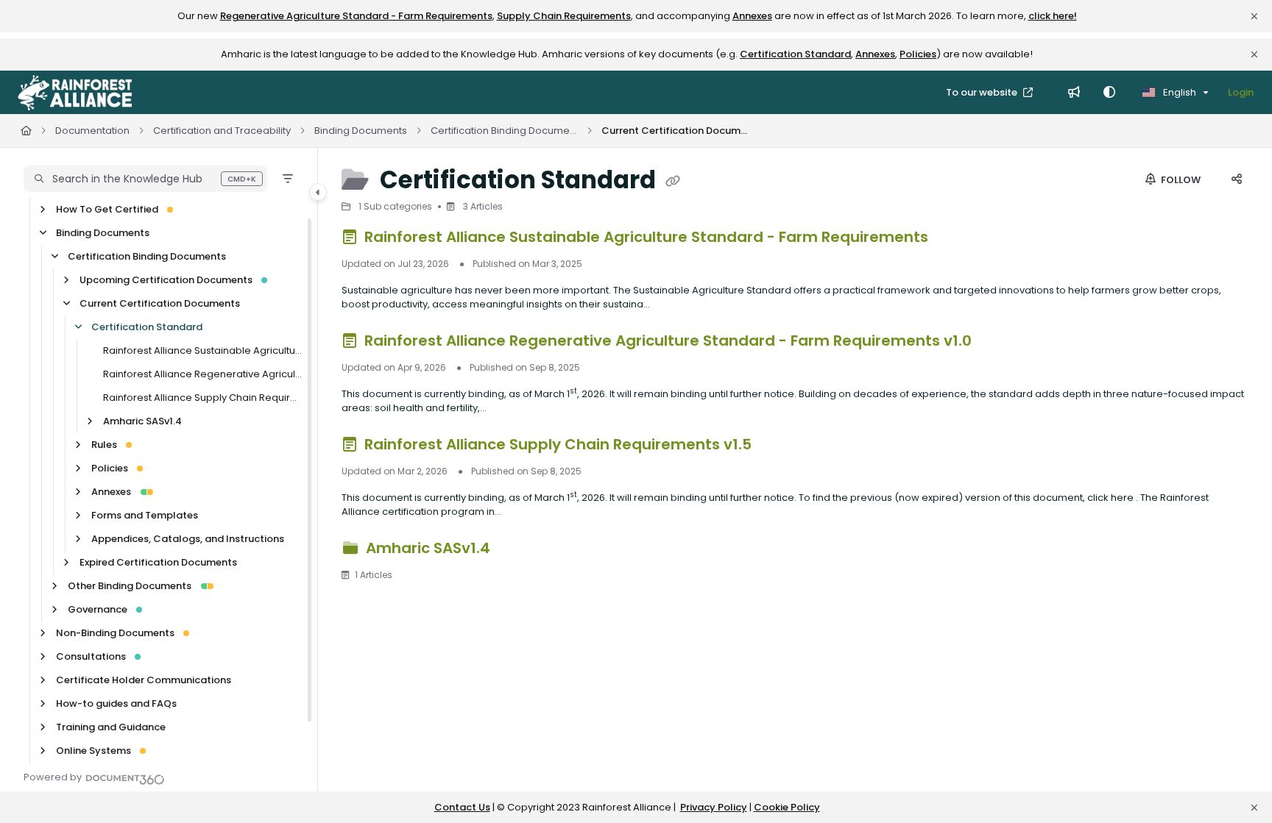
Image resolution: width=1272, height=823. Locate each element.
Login (1241, 92)
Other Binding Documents (129, 586)
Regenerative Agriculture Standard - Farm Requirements (356, 16)
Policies (918, 54)
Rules (104, 445)
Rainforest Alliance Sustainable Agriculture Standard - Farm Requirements (203, 350)
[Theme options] (1109, 92)
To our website (983, 92)
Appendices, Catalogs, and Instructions (187, 539)
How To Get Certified (107, 209)
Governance (97, 609)
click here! (1052, 16)
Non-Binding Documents (115, 633)
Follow (1180, 180)
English (1178, 92)
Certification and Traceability (222, 131)
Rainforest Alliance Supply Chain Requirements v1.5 (203, 398)
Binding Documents (360, 131)
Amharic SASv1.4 (142, 421)
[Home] (75, 92)
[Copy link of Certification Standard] (673, 181)
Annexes (752, 16)
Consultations (91, 656)
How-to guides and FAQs (116, 703)
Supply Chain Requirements (564, 16)
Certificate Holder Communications (143, 680)
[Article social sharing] (1236, 180)
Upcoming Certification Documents (166, 280)
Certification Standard (795, 54)
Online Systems (93, 751)
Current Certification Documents (675, 131)
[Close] (1254, 16)
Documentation (92, 131)
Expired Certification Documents (158, 562)
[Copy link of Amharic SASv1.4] (517, 550)
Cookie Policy (787, 807)
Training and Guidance (111, 727)
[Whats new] (1074, 92)
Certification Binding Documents (504, 131)
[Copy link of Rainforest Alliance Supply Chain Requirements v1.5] (779, 446)
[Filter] (288, 179)
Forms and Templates (144, 515)
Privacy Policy (713, 807)
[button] (145, 178)
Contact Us (462, 807)
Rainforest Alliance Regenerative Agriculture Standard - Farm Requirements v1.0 (203, 374)
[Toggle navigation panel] (318, 192)
